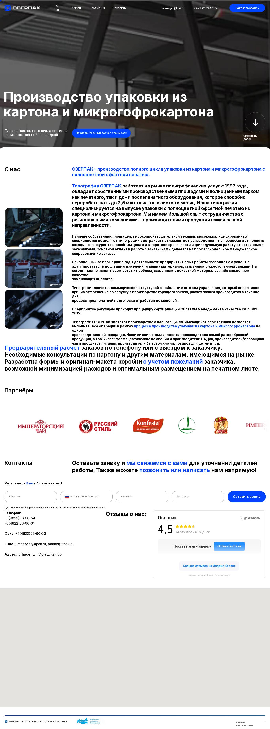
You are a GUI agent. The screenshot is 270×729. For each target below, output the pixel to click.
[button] (247, 8)
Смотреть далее (250, 137)
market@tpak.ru (61, 544)
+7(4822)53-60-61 (19, 523)
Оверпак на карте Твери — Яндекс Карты (209, 575)
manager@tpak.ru (31, 544)
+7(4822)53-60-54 (20, 518)
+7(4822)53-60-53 (30, 533)
